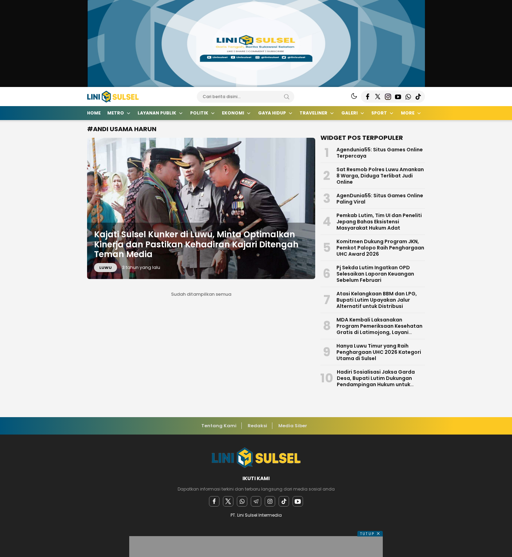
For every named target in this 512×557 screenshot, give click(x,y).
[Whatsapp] (242, 501)
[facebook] (214, 501)
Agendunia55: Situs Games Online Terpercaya (379, 152)
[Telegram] (256, 501)
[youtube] (298, 501)
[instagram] (270, 501)
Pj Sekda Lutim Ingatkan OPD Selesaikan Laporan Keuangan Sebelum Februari (375, 274)
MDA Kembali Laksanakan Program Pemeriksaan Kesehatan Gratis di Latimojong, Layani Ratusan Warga (379, 329)
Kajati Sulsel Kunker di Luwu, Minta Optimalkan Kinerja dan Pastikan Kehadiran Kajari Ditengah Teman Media (196, 244)
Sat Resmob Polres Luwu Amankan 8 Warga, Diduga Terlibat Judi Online (380, 175)
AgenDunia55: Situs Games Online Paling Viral (379, 198)
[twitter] (228, 501)
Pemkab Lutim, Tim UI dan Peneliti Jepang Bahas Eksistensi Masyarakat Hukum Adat (379, 221)
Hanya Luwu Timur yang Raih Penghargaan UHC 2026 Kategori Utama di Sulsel (378, 352)
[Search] (286, 96)
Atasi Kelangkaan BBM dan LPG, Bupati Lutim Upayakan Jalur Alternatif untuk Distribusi (376, 300)
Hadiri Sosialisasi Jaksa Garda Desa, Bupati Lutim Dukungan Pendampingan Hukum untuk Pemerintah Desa (376, 381)
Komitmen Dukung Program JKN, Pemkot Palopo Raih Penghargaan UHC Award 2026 (380, 247)
